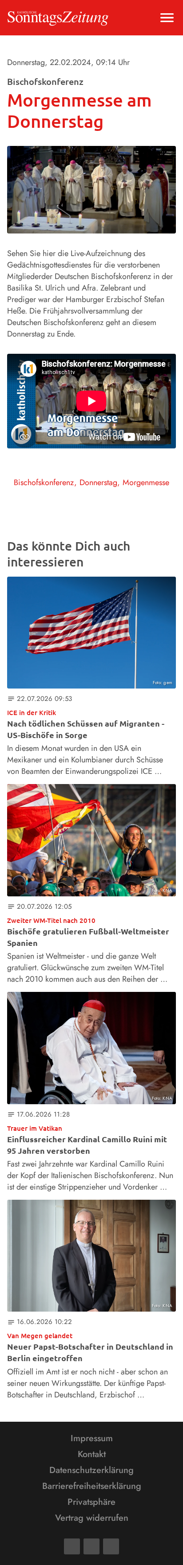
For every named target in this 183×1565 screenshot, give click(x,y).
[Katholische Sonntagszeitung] (58, 18)
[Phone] (111, 1546)
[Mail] (91, 1546)
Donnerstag (98, 482)
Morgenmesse (146, 482)
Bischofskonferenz (44, 482)
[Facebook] (72, 1546)
